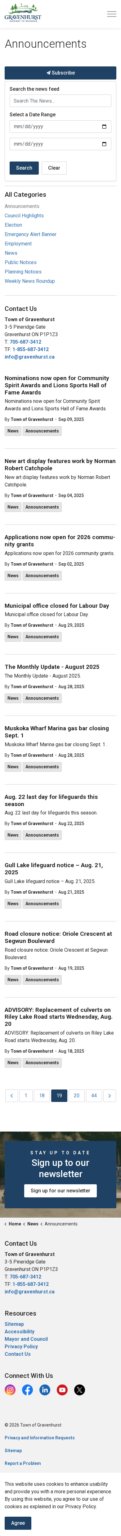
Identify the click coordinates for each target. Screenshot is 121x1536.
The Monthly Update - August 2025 (52, 667)
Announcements (42, 430)
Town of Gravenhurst (32, 419)
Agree (18, 1523)
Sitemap (14, 1324)
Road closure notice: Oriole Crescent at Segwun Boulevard (58, 937)
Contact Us (18, 1354)
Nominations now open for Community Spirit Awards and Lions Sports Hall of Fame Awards (57, 385)
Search (24, 168)
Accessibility (19, 1332)
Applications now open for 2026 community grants (60, 541)
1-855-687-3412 (30, 349)
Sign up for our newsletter (60, 1191)
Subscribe (63, 73)
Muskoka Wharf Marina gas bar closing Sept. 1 (57, 732)
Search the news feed (34, 89)
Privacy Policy (21, 1347)
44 (94, 1096)
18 (42, 1096)
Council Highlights (24, 216)
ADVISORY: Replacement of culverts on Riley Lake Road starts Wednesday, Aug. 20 (59, 1017)
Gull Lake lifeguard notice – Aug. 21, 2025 (54, 869)
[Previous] (11, 1095)
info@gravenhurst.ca (30, 357)
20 (76, 1096)
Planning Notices (23, 272)
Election (13, 225)
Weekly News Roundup (30, 281)
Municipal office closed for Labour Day (57, 605)
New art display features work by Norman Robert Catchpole (60, 465)
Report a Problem (23, 1463)
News (13, 430)
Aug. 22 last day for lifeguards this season (51, 801)
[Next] (109, 1095)
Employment (18, 244)
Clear (54, 168)
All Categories (25, 194)
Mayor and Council (27, 1339)
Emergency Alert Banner (30, 234)
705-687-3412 (25, 342)
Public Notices (21, 262)
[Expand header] (111, 14)
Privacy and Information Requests (40, 1437)
